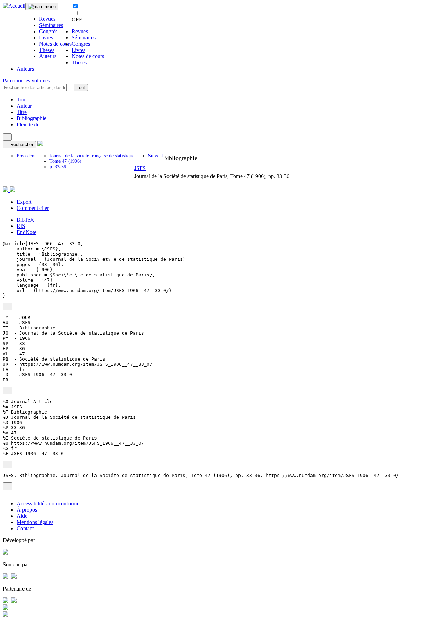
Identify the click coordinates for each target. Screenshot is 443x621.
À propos (27, 510)
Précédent (26, 155)
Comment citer (33, 208)
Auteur (24, 106)
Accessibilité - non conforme (48, 503)
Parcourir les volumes (26, 80)
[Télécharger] (16, 306)
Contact (25, 528)
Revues (47, 19)
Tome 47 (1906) (65, 161)
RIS (21, 226)
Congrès (48, 31)
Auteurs (47, 56)
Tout (80, 87)
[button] (70, 87)
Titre (22, 112)
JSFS (140, 168)
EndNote (26, 232)
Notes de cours (55, 44)
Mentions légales (35, 522)
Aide (22, 516)
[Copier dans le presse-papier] (7, 306)
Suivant (155, 155)
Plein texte (28, 124)
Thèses (46, 50)
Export (24, 202)
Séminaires (51, 25)
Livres (46, 38)
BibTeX (25, 220)
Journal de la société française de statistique (91, 155)
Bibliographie (31, 118)
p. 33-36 (57, 166)
